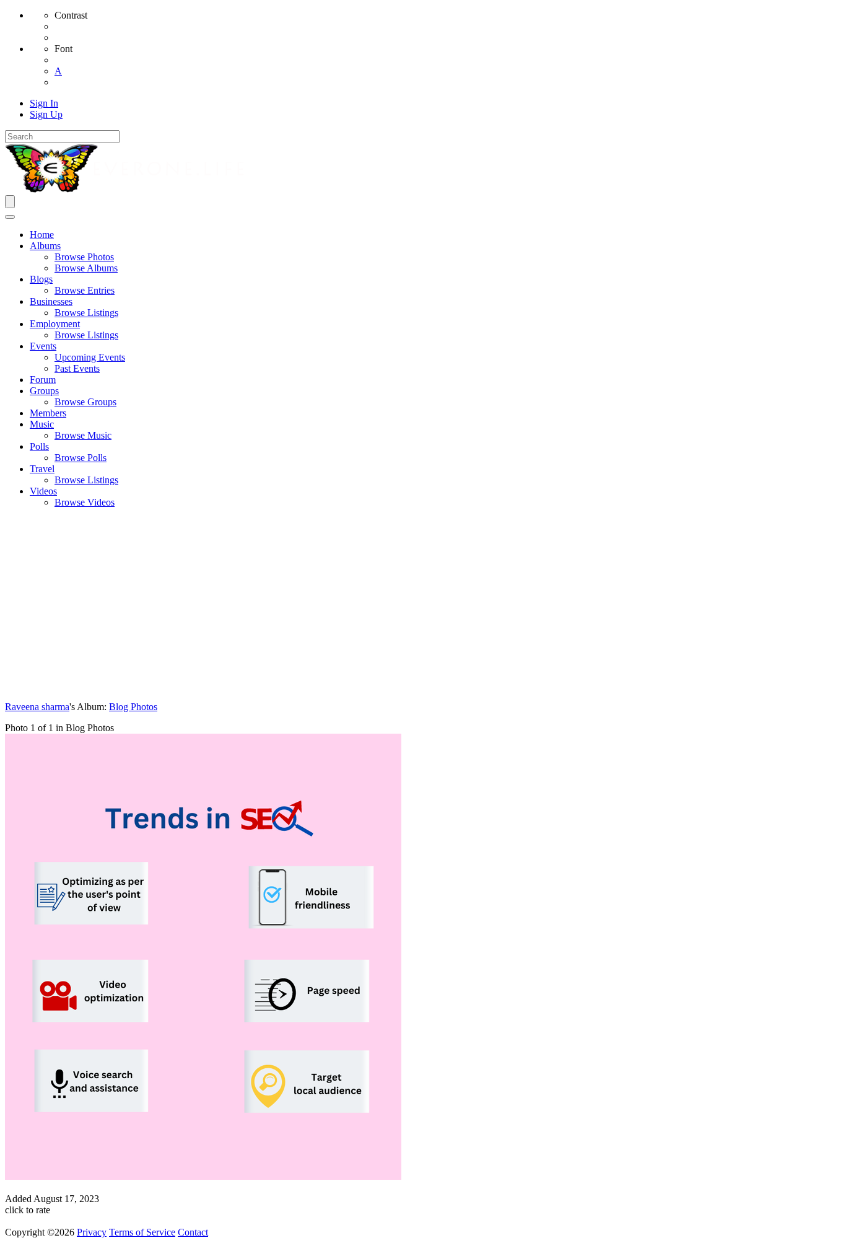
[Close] (10, 217)
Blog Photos (133, 706)
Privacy (92, 1232)
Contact (193, 1232)
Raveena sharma (37, 706)
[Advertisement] (423, 605)
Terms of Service (142, 1232)
